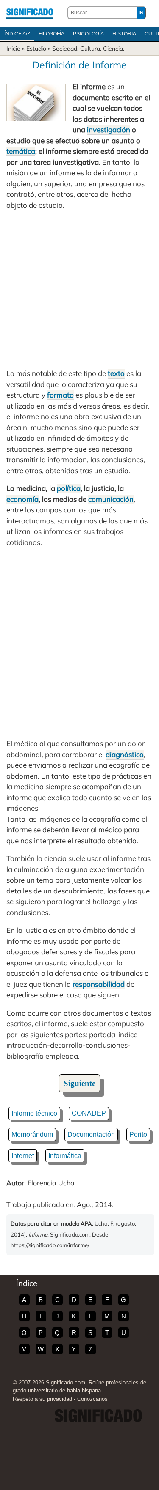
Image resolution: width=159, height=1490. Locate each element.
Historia (124, 34)
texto (116, 373)
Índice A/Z (17, 34)
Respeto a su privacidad (42, 1399)
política (69, 488)
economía (22, 499)
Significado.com (29, 13)
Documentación (91, 1134)
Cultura (90, 48)
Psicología (88, 34)
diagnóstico (125, 754)
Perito (138, 1134)
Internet (22, 1155)
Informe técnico (34, 1113)
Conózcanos (92, 1399)
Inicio (13, 48)
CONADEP (89, 1113)
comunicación (111, 499)
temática (20, 151)
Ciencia (113, 48)
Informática (64, 1155)
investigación (108, 129)
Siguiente (79, 1083)
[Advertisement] (79, 289)
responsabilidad (99, 984)
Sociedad (64, 48)
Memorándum (32, 1134)
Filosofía (51, 34)
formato (60, 394)
